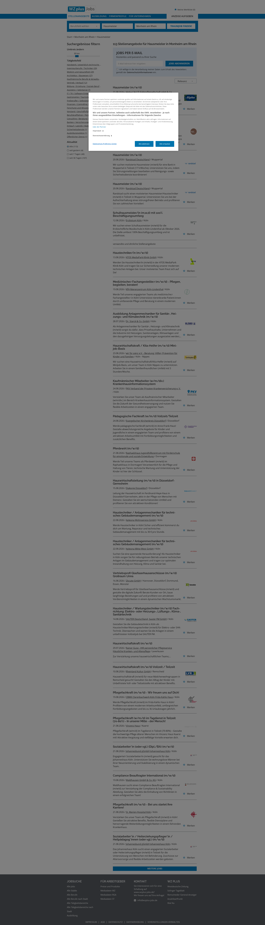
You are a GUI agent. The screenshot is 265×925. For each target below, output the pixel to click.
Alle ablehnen (144, 144)
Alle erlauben (165, 144)
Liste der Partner (99, 127)
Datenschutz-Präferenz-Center (105, 144)
